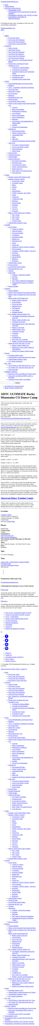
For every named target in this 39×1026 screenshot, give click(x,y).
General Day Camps (18, 181)
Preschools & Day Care (15, 97)
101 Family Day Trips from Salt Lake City (21, 367)
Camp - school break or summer (14, 562)
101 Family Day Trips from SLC (14, 386)
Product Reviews (17, 169)
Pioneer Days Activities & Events (18, 63)
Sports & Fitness (17, 231)
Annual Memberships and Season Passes (20, 83)
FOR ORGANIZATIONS (12, 8)
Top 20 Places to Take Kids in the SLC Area (21, 365)
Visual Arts (15, 197)
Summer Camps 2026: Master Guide (19, 177)
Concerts (14, 107)
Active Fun (11, 143)
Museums (11, 95)
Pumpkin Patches (17, 312)
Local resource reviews (19, 165)
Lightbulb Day (16, 337)
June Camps (15, 217)
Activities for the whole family (21, 79)
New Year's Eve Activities (20, 339)
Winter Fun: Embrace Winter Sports (22, 351)
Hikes (14, 137)
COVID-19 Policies (11, 621)
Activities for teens (17, 77)
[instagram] (7, 648)
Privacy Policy (9, 659)
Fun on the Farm (13, 89)
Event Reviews (16, 173)
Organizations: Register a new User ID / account (22, 15)
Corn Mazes (15, 310)
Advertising (8, 624)
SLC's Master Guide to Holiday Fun (19, 314)
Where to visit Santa (18, 327)
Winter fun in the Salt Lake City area (19, 343)
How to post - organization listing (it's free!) (18, 613)
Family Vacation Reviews (19, 167)
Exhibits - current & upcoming (21, 275)
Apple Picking (16, 302)
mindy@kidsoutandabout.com (10, 427)
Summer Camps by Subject (16, 179)
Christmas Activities (18, 331)
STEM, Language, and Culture (21, 193)
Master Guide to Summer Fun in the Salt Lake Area (22, 295)
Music (14, 185)
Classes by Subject (17, 229)
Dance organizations (18, 115)
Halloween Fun (16, 306)
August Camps (16, 221)
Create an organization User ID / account (17, 615)
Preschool (15, 205)
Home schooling (13, 286)
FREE (7, 36)
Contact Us (8, 626)
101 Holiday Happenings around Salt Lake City (23, 317)
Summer (7, 288)
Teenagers (15, 211)
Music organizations (18, 109)
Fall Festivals (16, 308)
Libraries (14, 277)
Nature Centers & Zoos (19, 133)
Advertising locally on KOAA (14, 657)
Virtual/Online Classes (15, 263)
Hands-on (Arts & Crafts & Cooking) (23, 247)
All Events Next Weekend (16, 58)
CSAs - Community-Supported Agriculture (21, 87)
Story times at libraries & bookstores (23, 281)
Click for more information (9, 537)
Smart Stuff (11, 273)
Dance (14, 189)
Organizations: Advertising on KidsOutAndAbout (17, 17)
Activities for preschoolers (20, 69)
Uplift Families (12, 157)
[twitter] (7, 640)
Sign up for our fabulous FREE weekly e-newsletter (20, 376)
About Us (8, 653)
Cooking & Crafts (17, 199)
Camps (7, 175)
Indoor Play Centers (14, 91)
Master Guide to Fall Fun (19, 300)
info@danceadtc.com (7, 535)
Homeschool (16, 255)
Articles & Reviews (14, 159)
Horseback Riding (17, 237)
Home (6, 5)
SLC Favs (8, 363)
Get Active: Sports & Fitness (20, 145)
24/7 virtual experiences (15, 361)
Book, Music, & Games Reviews (22, 171)
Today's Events (12, 48)
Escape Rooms (12, 93)
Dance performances (18, 117)
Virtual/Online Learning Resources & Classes (21, 357)
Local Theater (16, 113)
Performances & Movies (19, 111)
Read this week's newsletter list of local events (22, 374)
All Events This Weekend (16, 54)
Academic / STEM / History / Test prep (24, 251)
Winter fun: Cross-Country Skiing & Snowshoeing (23, 348)
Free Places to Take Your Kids (17, 44)
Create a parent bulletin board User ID (16, 618)
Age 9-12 (15, 209)
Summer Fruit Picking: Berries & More (23, 141)
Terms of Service (10, 661)
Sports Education (17, 149)
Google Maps (11, 521)
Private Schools (13, 99)
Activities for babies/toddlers (20, 67)
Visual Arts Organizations (19, 127)
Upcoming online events (15, 355)
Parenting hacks (17, 163)
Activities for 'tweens (18, 75)
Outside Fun (12, 129)
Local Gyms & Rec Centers (20, 147)
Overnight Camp (6, 563)
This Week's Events (14, 50)
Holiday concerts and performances (22, 341)
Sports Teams (16, 151)
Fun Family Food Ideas (19, 161)
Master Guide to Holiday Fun (21, 320)
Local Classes (12, 227)
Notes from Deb (13, 369)
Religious (15, 201)
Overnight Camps (17, 183)
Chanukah (15, 333)
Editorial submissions (11, 622)
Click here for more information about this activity (16, 418)
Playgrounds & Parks (18, 131)
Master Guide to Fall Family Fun (18, 298)
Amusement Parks (17, 135)
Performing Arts (17, 241)
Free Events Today (14, 38)
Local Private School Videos (16, 101)
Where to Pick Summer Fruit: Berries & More (22, 103)
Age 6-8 (14, 207)
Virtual (7, 353)
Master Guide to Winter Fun (20, 345)
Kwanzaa (15, 335)
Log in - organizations (11, 616)
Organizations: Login (14, 10)
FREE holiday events (18, 329)
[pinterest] (7, 644)
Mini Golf (15, 139)
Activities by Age (13, 65)
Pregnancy (15, 261)
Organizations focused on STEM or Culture (22, 283)
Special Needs (12, 153)
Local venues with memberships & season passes (22, 122)
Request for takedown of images (15, 628)
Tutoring (10, 271)
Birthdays (11, 85)
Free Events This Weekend (16, 40)
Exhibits (14, 125)
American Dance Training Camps (17, 498)
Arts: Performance (9, 565)
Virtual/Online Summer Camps (17, 223)
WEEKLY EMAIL (11, 372)
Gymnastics (15, 235)
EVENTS (8, 46)
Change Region (9, 6)
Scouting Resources (14, 155)
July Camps (15, 219)
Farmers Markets (13, 290)
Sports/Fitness (16, 191)
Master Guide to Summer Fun (13, 388)
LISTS (7, 81)
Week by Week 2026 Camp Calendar (19, 213)
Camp (2, 562)
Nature (14, 195)
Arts (9, 105)
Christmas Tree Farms (18, 322)
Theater (14, 187)
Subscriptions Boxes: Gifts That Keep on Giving (23, 324)
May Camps (15, 215)
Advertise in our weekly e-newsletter (19, 379)
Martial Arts (15, 239)
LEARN (7, 225)
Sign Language (16, 249)
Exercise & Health (17, 233)
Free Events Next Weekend (16, 42)
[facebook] (7, 636)
